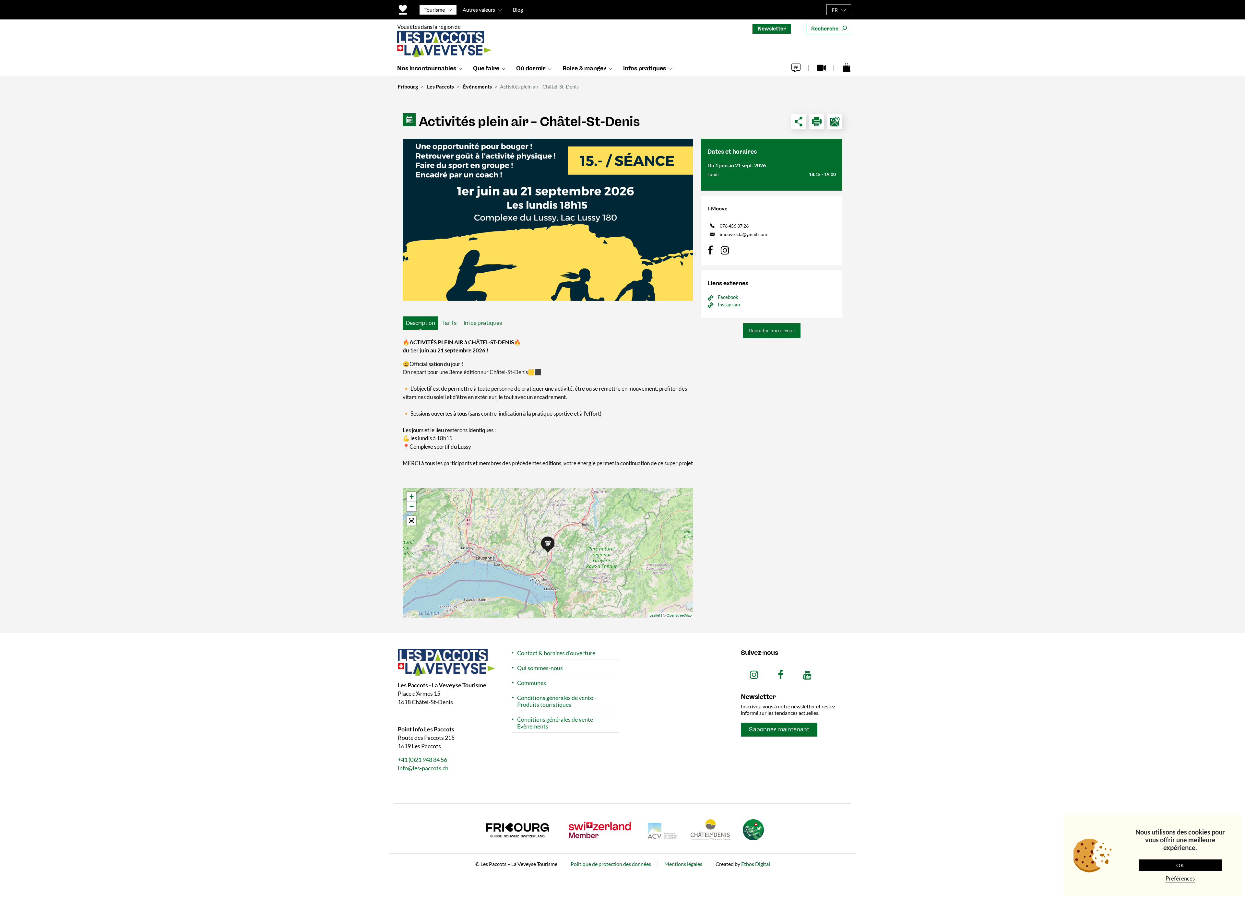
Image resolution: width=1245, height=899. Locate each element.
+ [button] (411, 496)
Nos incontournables (426, 68)
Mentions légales (683, 864)
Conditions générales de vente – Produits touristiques (557, 701)
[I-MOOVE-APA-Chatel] (548, 220)
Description (420, 323)
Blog (518, 9)
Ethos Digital (755, 864)
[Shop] (846, 67)
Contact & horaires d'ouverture (556, 653)
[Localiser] (834, 121)
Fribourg (408, 86)
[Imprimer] (816, 121)
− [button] (411, 506)
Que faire (486, 68)
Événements (477, 86)
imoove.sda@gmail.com (743, 234)
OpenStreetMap (679, 615)
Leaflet (654, 615)
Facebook (728, 297)
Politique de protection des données (611, 864)
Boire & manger (584, 68)
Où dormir (531, 68)
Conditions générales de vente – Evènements (557, 723)
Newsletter (772, 29)
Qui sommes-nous (540, 668)
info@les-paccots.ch (423, 768)
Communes (531, 683)
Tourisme (434, 9)
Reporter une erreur (772, 331)
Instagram (729, 304)
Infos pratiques (644, 68)
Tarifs (449, 323)
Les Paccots (440, 86)
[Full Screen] (411, 521)
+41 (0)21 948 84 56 (422, 759)
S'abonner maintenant (779, 729)
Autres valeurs (479, 9)
